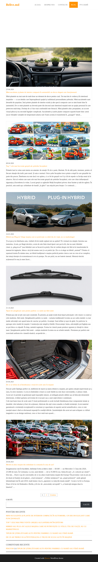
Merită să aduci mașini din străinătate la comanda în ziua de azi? (30, 465)
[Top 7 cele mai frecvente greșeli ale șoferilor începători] (49, 141)
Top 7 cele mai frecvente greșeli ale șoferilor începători (26, 166)
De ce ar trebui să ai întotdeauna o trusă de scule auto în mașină (30, 385)
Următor (53, 495)
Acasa (38, 5)
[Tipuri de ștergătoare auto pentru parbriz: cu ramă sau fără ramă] (49, 285)
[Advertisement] (49, 29)
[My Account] (91, 4)
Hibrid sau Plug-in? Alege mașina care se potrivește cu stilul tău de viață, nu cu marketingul (40, 237)
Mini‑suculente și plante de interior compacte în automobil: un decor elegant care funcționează (41, 92)
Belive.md (12, 4)
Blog (73, 5)
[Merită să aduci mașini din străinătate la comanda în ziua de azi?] (49, 439)
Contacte (63, 5)
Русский (84, 5)
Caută (9, 500)
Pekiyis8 (10, 548)
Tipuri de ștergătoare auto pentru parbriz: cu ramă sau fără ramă (30, 311)
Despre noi (49, 5)
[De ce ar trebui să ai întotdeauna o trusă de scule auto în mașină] (49, 359)
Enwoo (47, 558)
